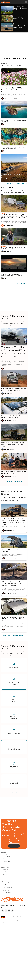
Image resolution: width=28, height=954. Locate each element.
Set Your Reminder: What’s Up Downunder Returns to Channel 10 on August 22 (19, 25)
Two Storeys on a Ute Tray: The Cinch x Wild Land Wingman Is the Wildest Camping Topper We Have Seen (13, 521)
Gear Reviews (6, 859)
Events (14, 27)
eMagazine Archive (7, 863)
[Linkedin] (12, 910)
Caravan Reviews (7, 856)
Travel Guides (6, 871)
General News (15, 18)
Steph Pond (6, 251)
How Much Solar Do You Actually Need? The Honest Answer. (12, 417)
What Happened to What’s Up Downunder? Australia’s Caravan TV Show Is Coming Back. (12, 275)
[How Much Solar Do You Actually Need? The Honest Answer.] (14, 405)
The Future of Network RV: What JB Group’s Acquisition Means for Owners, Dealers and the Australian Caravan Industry (14, 217)
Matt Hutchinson (7, 98)
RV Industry (3, 213)
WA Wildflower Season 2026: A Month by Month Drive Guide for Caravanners (11, 90)
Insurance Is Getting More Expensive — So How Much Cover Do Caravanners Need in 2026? (20, 8)
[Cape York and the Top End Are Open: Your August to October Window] (14, 109)
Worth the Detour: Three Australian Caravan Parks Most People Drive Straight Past (13, 147)
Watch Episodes (6, 855)
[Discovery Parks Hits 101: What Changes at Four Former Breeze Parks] (7, 18)
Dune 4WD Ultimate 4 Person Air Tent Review (13, 551)
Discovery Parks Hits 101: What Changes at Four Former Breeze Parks (19, 16)
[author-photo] (2, 98)
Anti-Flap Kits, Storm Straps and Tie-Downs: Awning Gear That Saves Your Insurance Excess (13, 619)
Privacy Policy (6, 890)
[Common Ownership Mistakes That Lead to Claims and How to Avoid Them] (14, 432)
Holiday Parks (6, 869)
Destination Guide (4, 86)
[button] (19, 2)
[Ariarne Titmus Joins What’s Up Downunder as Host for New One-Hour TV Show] (14, 236)
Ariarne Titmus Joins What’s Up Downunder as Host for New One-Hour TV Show (13, 248)
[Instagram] (6, 910)
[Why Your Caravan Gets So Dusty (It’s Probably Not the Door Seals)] (14, 378)
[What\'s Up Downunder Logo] (7, 2)
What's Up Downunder (8, 225)
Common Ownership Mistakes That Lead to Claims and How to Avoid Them (12, 444)
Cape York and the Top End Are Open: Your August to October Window (13, 121)
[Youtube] (9, 910)
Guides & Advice (6, 861)
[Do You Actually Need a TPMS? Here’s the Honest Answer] (14, 461)
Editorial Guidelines (7, 887)
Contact (4, 886)
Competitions (6, 872)
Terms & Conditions (7, 889)
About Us (5, 884)
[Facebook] (2, 910)
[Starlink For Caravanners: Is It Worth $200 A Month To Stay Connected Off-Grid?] (14, 571)
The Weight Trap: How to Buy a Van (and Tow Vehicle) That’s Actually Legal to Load (13, 352)
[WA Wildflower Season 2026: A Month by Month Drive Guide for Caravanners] (14, 76)
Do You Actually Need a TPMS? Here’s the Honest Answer (13, 473)
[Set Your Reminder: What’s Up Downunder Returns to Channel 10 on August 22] (7, 27)
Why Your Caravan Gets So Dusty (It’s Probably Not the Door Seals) (13, 390)
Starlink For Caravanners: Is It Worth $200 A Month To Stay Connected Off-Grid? (12, 584)
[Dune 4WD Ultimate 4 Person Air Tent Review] (14, 541)
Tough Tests (5, 858)
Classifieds (5, 874)
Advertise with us (7, 892)
